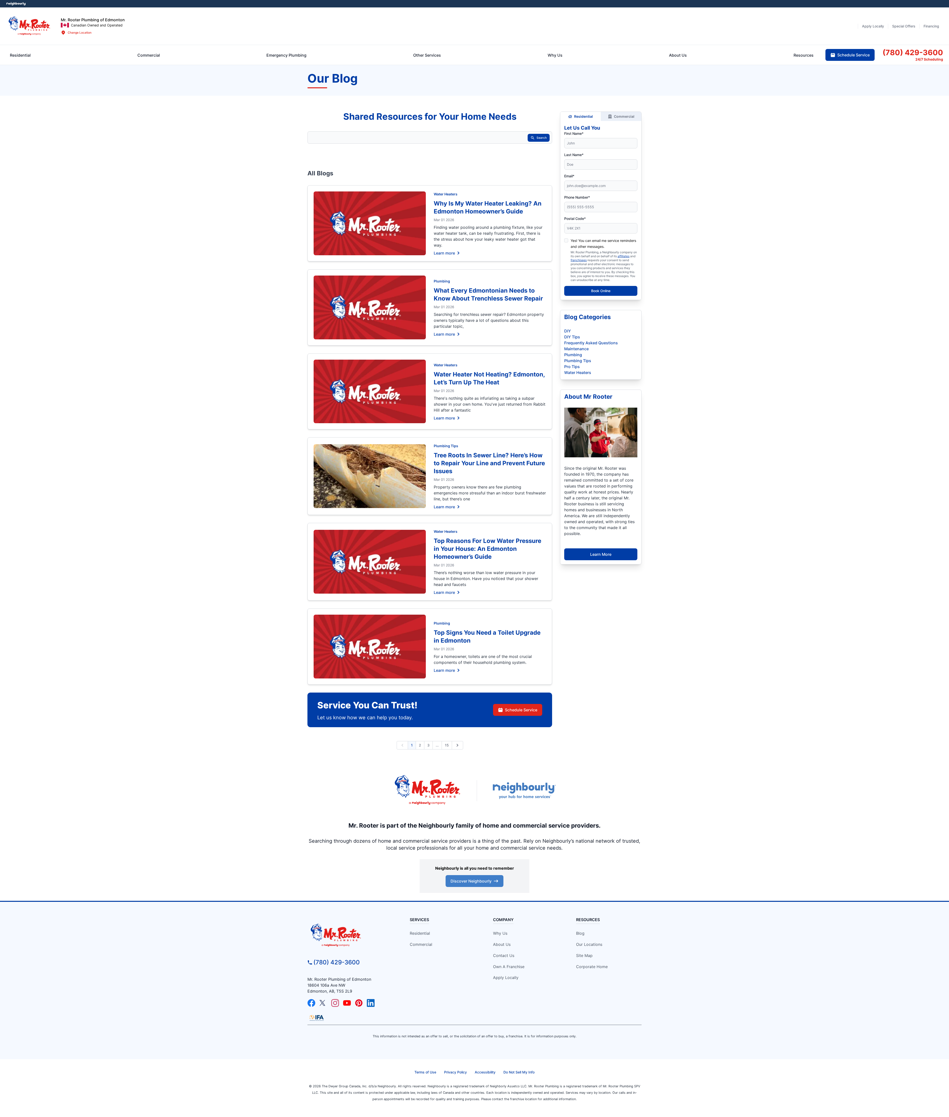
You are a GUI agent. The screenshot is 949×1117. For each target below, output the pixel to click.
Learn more (444, 253)
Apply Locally (505, 977)
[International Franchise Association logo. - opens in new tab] (316, 1018)
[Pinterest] (359, 1003)
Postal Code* (575, 218)
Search (542, 138)
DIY (567, 330)
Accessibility (485, 1072)
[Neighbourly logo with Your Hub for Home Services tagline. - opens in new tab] (524, 791)
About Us (502, 944)
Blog (580, 933)
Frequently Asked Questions (591, 342)
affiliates (623, 256)
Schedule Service (521, 709)
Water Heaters (445, 194)
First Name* (573, 133)
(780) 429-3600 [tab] (913, 52)
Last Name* (573, 155)
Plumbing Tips (446, 446)
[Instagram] (335, 1003)
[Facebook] (311, 1003)
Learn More (600, 554)
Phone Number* (577, 197)
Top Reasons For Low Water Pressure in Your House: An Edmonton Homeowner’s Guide (487, 548)
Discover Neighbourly (471, 881)
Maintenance (576, 348)
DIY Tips (572, 336)
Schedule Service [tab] (853, 54)
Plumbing (442, 281)
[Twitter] (323, 1003)
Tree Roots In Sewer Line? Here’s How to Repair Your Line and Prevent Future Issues (489, 463)
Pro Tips (572, 366)
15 (447, 745)
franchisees (579, 260)
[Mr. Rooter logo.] (29, 26)
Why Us (500, 933)
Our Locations (589, 944)
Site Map (584, 955)
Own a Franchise (508, 966)
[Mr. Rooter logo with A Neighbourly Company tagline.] (349, 935)
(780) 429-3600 (336, 962)
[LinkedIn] (371, 1003)
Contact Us (503, 955)
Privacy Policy (455, 1072)
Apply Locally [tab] (873, 26)
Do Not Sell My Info (519, 1072)
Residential (583, 116)
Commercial (624, 116)
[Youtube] (347, 1003)
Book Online (600, 291)
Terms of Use (425, 1072)
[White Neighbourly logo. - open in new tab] (16, 4)
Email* (569, 176)
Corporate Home (592, 966)
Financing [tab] (931, 26)
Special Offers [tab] (903, 26)
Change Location (79, 32)
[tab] (286, 55)
